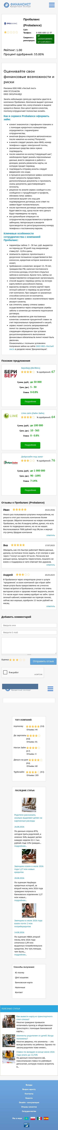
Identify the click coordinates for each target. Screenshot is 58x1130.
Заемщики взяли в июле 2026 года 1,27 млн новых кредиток (28, 869)
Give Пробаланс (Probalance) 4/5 (20, 660)
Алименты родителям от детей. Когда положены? (34, 1037)
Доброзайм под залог (32, 456)
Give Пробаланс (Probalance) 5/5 (24, 660)
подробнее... (20, 846)
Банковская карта (24, 982)
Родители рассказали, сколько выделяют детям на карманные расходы (28, 818)
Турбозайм (19, 772)
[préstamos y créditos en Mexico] (39, 1118)
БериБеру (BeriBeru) (30, 368)
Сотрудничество (29, 1111)
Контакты (29, 1093)
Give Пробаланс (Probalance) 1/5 (10, 660)
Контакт (19, 992)
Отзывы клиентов (29, 1107)
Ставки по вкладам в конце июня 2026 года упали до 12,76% (35, 1053)
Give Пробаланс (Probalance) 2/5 (13, 660)
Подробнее (30, 401)
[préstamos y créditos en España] (46, 1118)
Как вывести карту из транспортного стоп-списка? (34, 1018)
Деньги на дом (21, 759)
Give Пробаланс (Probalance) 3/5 (17, 660)
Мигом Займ (20, 747)
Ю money (19, 972)
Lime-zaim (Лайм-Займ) (32, 413)
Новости (29, 1098)
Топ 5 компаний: (23, 720)
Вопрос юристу (29, 1089)
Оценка (5, 659)
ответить (50, 535)
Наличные (20, 987)
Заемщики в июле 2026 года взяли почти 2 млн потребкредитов (28, 923)
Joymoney (18, 726)
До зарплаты (20, 735)
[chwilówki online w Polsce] (33, 1118)
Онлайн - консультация (29, 1102)
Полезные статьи (11, 1009)
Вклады (29, 1085)
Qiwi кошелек (21, 977)
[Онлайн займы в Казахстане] (26, 1118)
